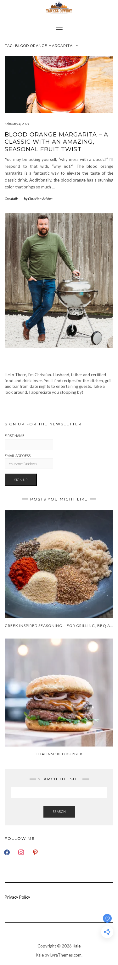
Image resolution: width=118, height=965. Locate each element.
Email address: (18, 456)
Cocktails (11, 199)
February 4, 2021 (17, 124)
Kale (77, 945)
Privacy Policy (17, 897)
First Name (14, 436)
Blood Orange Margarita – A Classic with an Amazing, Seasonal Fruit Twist (56, 142)
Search (59, 811)
